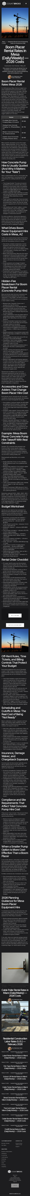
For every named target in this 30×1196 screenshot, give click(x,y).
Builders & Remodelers (7, 1151)
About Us (15, 1175)
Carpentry (4, 1166)
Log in (15, 1185)
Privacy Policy (19, 1143)
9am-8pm (4, 1145)
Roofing (3, 1161)
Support (15, 1181)
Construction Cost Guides (15, 1180)
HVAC (3, 1162)
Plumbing (4, 1159)
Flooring (3, 1164)
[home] (11, 3)
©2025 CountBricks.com (15, 1193)
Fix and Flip (4, 1155)
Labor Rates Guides (15, 1177)
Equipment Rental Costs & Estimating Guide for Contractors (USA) (18, 42)
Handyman (4, 1153)
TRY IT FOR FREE (15, 615)
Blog (15, 1176)
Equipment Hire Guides (15, 1179)
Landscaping (5, 1157)
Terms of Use (19, 1144)
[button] (26, 3)
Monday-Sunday (5, 1143)
